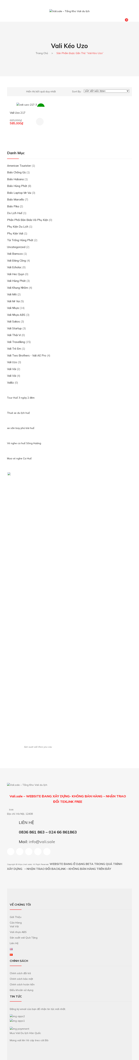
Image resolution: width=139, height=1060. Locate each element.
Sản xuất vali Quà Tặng (23, 937)
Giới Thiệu (15, 917)
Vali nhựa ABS (16, 315)
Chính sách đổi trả (20, 973)
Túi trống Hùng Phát (20, 240)
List (17, 91)
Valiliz (10, 382)
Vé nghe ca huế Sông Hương (24, 443)
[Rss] (37, 851)
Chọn (40, 121)
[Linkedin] (28, 851)
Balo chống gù (16, 172)
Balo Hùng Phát (17, 186)
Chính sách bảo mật (21, 978)
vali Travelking (16, 342)
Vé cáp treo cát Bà (37, 1040)
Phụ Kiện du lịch (17, 226)
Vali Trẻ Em (14, 348)
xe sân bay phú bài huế (20, 428)
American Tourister (19, 165)
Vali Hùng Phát (16, 281)
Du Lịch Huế (14, 213)
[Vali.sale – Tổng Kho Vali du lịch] (69, 11)
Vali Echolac (14, 267)
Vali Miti (12, 294)
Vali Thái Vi (14, 335)
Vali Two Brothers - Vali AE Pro (26, 355)
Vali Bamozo (15, 253)
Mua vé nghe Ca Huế (19, 458)
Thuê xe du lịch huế (18, 412)
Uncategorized (16, 247)
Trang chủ (42, 53)
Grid (11, 91)
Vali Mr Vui (13, 301)
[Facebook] (10, 851)
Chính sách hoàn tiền (22, 984)
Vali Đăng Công (16, 260)
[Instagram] (19, 851)
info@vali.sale (42, 841)
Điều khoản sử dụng (21, 990)
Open (9, 6)
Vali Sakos (13, 321)
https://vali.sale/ (25, 864)
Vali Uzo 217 (17, 112)
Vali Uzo (12, 362)
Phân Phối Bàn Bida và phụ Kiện (27, 220)
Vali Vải (11, 369)
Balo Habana (15, 179)
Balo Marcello (15, 199)
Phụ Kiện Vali (15, 233)
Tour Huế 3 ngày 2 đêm (21, 397)
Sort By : (77, 91)
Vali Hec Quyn (15, 274)
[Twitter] (46, 851)
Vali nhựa (13, 308)
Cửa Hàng (16, 922)
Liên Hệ (14, 943)
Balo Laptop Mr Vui (19, 193)
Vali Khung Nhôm (17, 287)
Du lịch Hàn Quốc (31, 1033)
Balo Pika (13, 206)
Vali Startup (14, 328)
